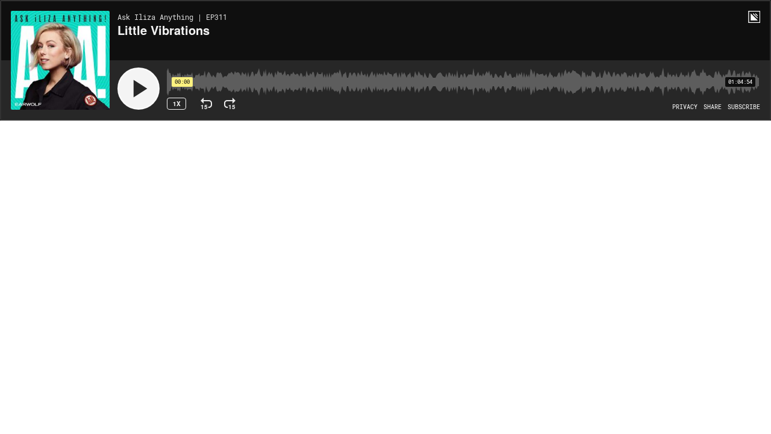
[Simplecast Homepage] (754, 17)
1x (177, 103)
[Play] (138, 89)
